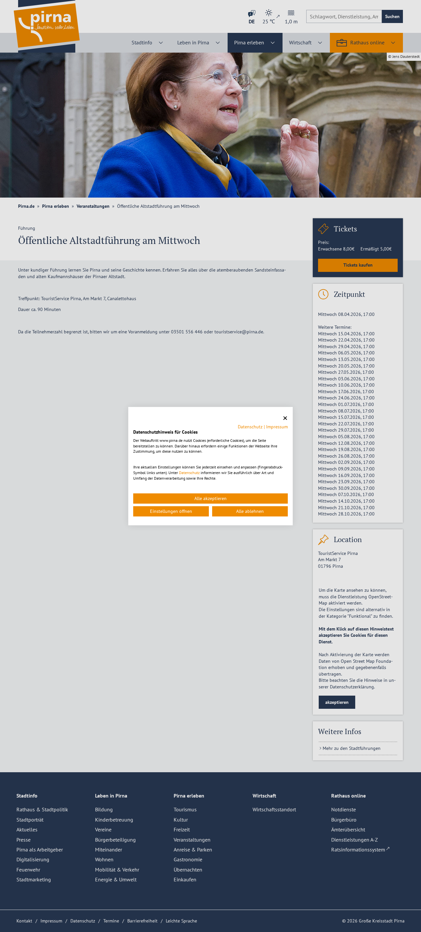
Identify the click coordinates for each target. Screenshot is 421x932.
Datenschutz (250, 427)
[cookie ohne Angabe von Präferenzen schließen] (285, 418)
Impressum (277, 427)
